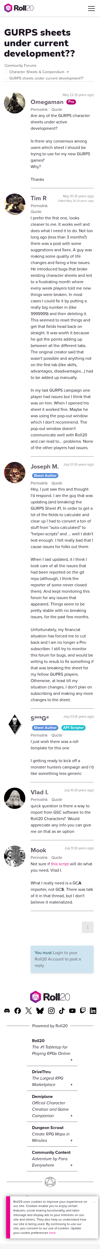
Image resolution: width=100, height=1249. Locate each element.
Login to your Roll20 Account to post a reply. (58, 959)
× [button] (94, 1202)
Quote (56, 109)
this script (60, 864)
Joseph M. (45, 466)
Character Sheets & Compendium (37, 72)
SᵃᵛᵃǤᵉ (40, 718)
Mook (38, 850)
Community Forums (21, 65)
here (52, 1232)
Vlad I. (40, 792)
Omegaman (48, 101)
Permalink (40, 109)
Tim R (39, 198)
